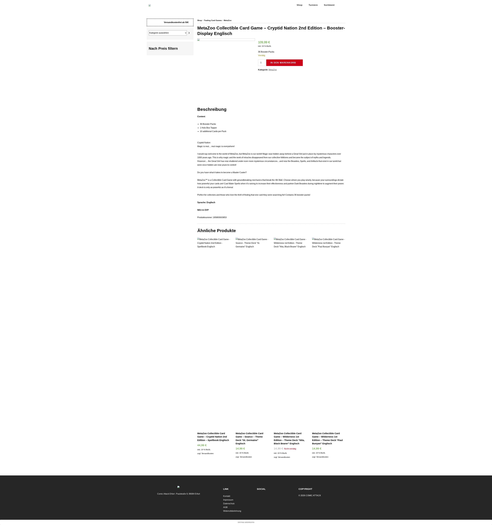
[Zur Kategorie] (189, 32)
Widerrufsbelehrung (232, 511)
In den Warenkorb (283, 63)
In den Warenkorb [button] (213, 458)
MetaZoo (228, 20)
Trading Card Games (213, 20)
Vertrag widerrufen (246, 522)
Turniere (313, 5)
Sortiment (329, 5)
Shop (300, 5)
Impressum (228, 500)
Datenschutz (229, 503)
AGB (225, 507)
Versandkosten (208, 453)
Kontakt (226, 496)
